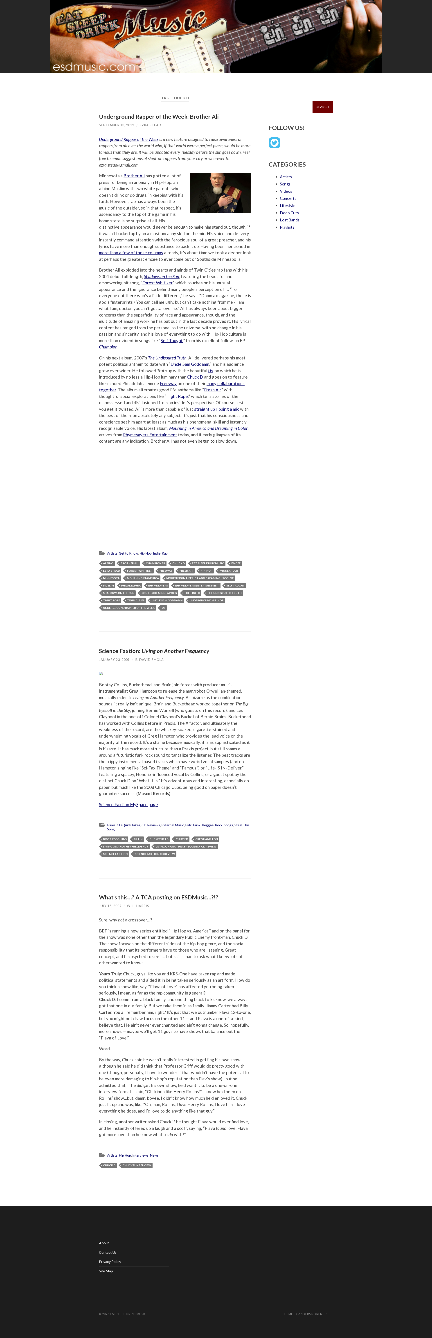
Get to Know (128, 553)
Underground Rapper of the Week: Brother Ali (159, 116)
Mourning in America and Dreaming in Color (208, 428)
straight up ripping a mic (216, 409)
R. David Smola (149, 660)
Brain (138, 839)
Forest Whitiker (157, 282)
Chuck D (195, 376)
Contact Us (108, 1252)
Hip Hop (146, 553)
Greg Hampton (206, 839)
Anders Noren (310, 1314)
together (107, 389)
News (154, 1155)
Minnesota (111, 578)
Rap (165, 553)
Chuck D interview (137, 1165)
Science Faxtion (115, 854)
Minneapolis (229, 570)
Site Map (106, 1271)
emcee (236, 563)
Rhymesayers (158, 585)
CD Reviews (151, 825)
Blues (111, 825)
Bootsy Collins (115, 839)
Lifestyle (287, 205)
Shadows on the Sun (161, 276)
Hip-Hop (206, 570)
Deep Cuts (289, 212)
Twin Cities (135, 600)
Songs (228, 825)
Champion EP (155, 563)
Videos (286, 191)
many (211, 383)
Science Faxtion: (154, 650)
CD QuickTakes (128, 825)
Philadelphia (131, 585)
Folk (188, 825)
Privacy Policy (110, 1261)
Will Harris (138, 906)
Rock (219, 825)
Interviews (140, 1155)
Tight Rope (177, 396)
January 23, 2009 (114, 660)
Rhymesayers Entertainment (150, 434)
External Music (172, 825)
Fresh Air (212, 389)
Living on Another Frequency (125, 846)
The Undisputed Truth (167, 357)
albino (108, 563)
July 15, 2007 (110, 906)
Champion (108, 346)
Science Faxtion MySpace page (128, 804)
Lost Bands (289, 219)
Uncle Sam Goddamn (190, 364)
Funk (196, 825)
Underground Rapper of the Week (128, 139)
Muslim (108, 585)
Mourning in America (143, 578)
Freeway (168, 383)
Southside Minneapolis (159, 593)
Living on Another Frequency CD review (185, 846)
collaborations (231, 383)
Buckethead (159, 839)
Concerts (288, 198)
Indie (156, 553)
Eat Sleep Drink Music (208, 563)
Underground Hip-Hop (207, 600)
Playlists (287, 227)
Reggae (208, 825)
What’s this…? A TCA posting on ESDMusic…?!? (158, 897)
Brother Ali (134, 175)
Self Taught (172, 340)
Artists (112, 553)
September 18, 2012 (116, 125)
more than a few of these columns (131, 252)
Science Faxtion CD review (155, 854)
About (104, 1243)
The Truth (192, 593)
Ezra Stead (150, 125)
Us (210, 370)
